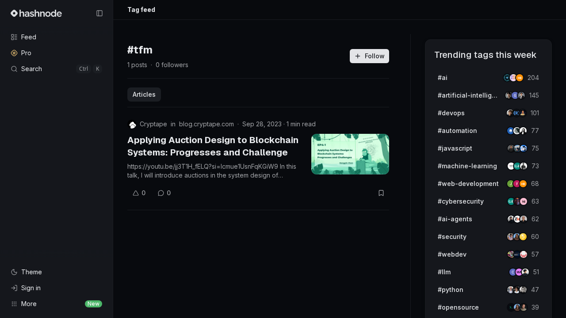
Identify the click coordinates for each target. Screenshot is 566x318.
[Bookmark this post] (381, 193)
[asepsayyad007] (522, 113)
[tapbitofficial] (523, 236)
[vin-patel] (523, 307)
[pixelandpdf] (523, 148)
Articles (144, 94)
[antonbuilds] (523, 130)
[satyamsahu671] (523, 166)
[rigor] (523, 183)
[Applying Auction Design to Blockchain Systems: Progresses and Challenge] (350, 154)
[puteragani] (521, 95)
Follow (375, 56)
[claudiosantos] (523, 219)
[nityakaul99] (523, 201)
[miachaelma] (525, 272)
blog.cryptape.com (206, 124)
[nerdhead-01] (519, 77)
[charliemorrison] (523, 254)
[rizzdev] (523, 289)
